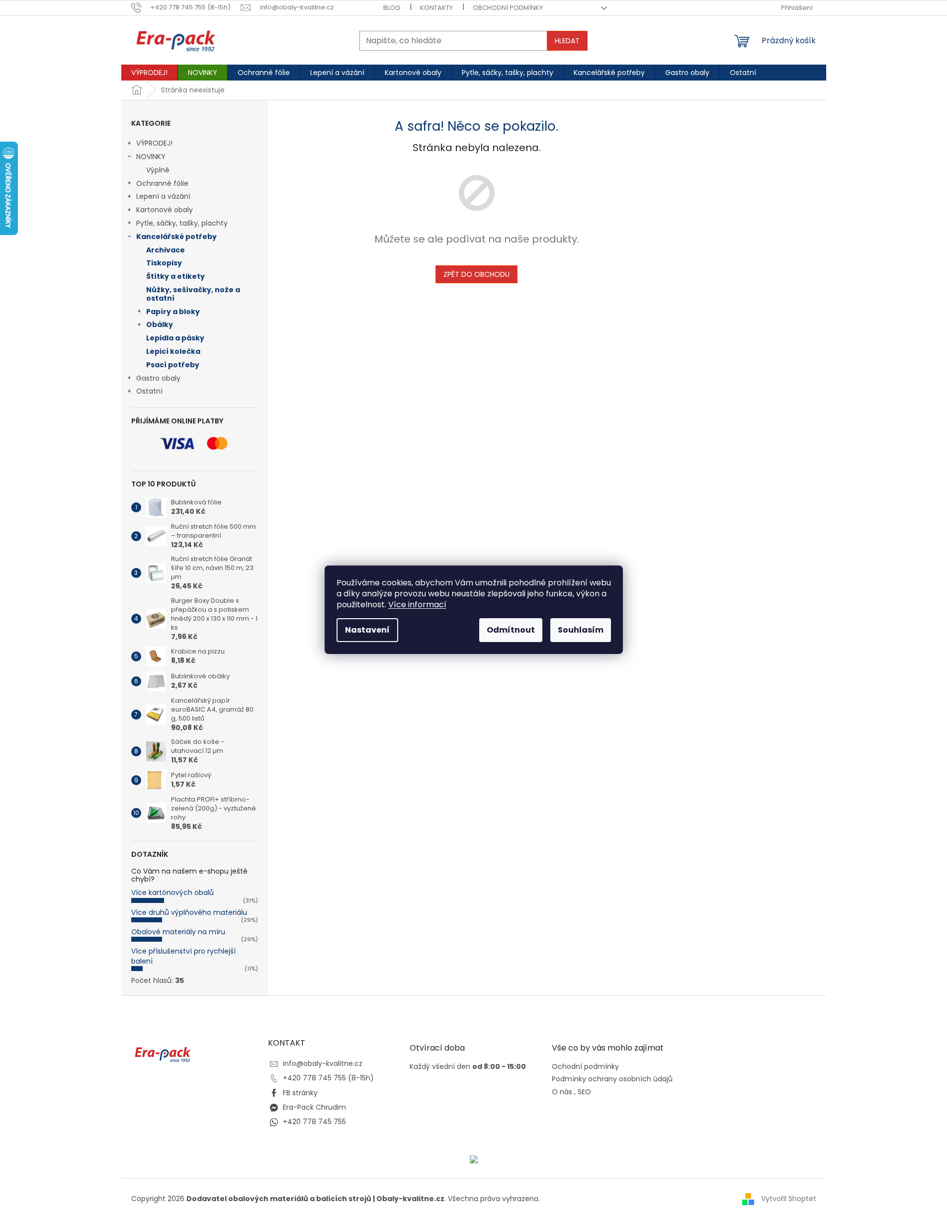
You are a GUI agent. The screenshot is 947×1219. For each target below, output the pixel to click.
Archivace (165, 250)
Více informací (417, 604)
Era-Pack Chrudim (314, 1107)
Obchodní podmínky (508, 7)
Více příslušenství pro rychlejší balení (183, 956)
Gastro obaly (158, 378)
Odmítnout (511, 630)
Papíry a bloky (173, 312)
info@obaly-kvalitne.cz (322, 1063)
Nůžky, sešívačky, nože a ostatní (193, 294)
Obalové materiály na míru (178, 932)
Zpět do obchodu (476, 274)
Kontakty (436, 7)
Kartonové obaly (164, 210)
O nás (562, 1092)
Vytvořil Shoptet (788, 1199)
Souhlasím (580, 630)
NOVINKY (151, 157)
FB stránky (300, 1093)
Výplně (158, 170)
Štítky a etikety (175, 276)
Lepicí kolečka (173, 351)
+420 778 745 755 (314, 1122)
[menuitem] (149, 73)
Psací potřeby (172, 365)
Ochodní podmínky (585, 1066)
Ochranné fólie (162, 183)
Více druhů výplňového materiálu (189, 912)
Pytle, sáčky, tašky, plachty (182, 223)
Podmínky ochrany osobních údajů (612, 1079)
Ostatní (149, 391)
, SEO (582, 1092)
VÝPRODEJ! (154, 143)
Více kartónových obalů (172, 892)
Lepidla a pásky (175, 338)
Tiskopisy (164, 263)
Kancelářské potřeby (176, 237)
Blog (391, 7)
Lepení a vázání (163, 196)
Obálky (159, 324)
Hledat (567, 41)
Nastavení (367, 630)
